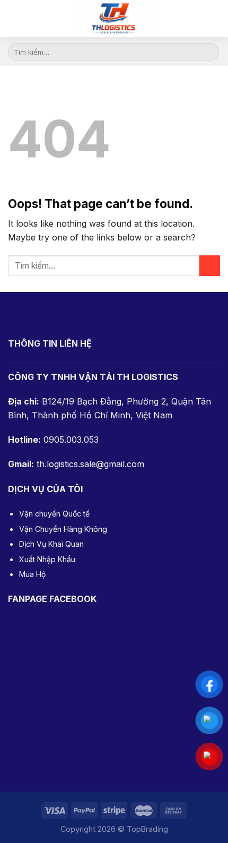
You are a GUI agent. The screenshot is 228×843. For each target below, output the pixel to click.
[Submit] (209, 52)
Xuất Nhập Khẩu (47, 559)
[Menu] (16, 18)
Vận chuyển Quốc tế (54, 513)
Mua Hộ (32, 574)
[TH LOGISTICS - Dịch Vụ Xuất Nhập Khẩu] (114, 18)
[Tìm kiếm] (215, 18)
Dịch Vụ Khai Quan (51, 543)
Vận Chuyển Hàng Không (63, 529)
